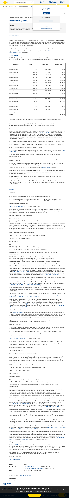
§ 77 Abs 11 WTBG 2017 (44, 132)
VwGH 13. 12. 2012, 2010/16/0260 (50, 274)
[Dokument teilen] (64, 13)
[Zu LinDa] (5, 2)
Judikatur (11, 6)
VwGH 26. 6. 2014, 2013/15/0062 (21, 271)
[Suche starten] (32, 2)
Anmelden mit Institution (46, 21)
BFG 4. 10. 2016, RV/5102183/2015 (30, 296)
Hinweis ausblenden (34, 495)
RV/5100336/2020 (46, 167)
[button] (40, 2)
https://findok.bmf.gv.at (25, 475)
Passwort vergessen (46, 24)
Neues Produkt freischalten (46, 28)
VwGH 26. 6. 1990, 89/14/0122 (54, 295)
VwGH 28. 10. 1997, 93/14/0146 (17, 285)
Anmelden (46, 13)
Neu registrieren (46, 26)
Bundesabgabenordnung (35, 466)
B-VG (20, 52)
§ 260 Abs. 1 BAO (24, 307)
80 (26, 59)
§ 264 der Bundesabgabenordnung (17, 206)
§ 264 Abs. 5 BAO (30, 304)
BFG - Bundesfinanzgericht (21, 6)
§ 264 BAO (26, 466)
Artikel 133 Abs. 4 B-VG (18, 312)
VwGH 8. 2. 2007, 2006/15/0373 (32, 285)
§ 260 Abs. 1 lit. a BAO (35, 48)
